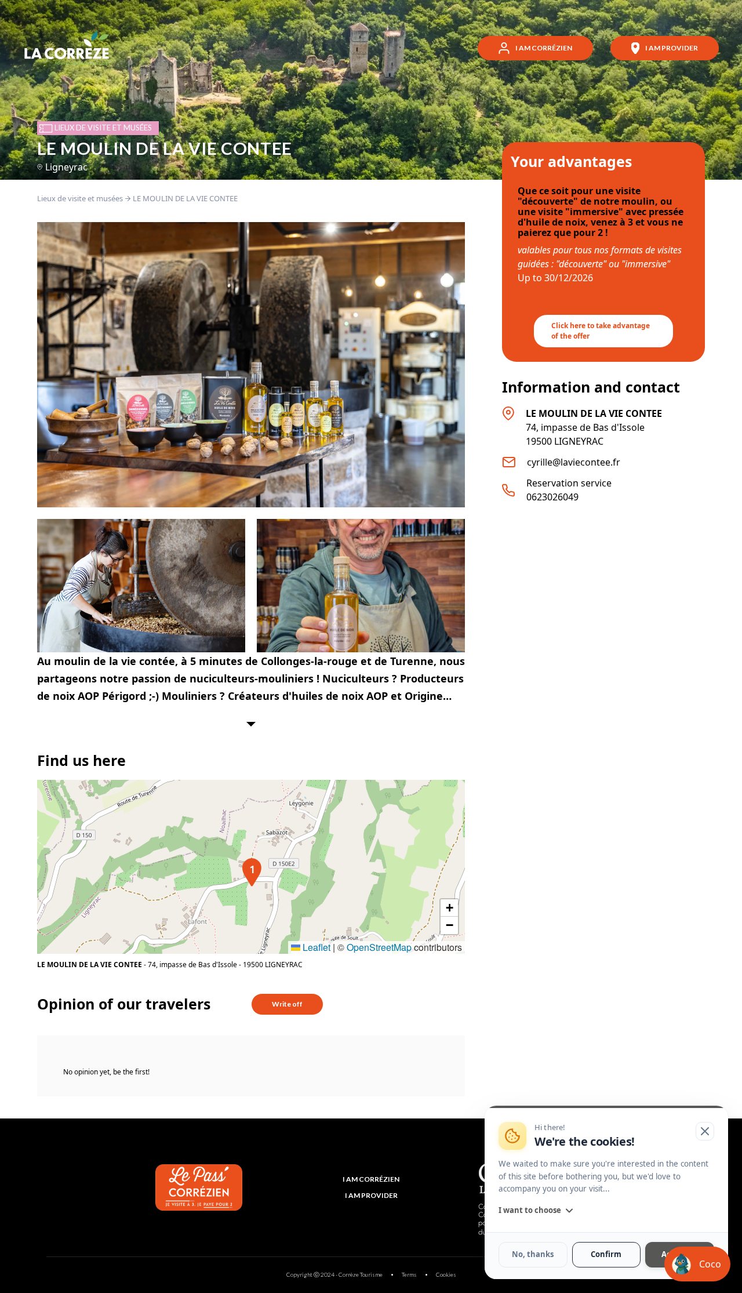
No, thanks (533, 1255)
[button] (251, 867)
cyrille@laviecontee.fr (573, 462)
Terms (409, 1274)
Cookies (446, 1274)
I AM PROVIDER (371, 1195)
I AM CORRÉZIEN (371, 1179)
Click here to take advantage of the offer (600, 331)
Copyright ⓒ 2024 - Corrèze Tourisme (334, 1274)
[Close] (705, 1131)
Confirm (606, 1255)
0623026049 (552, 497)
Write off (287, 1004)
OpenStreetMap (379, 947)
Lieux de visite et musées (80, 198)
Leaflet (315, 947)
